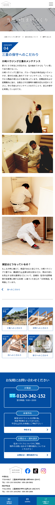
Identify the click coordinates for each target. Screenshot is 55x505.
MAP (37, 479)
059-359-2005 (12, 491)
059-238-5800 (12, 482)
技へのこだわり (13, 289)
